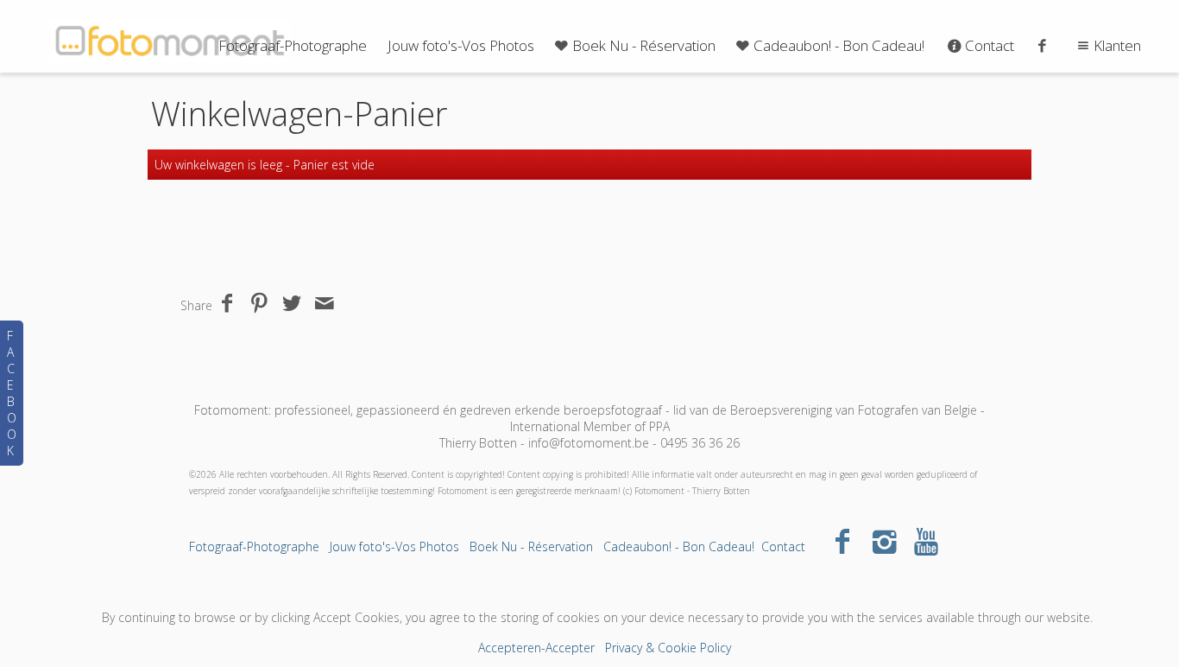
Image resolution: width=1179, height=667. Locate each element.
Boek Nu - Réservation (644, 45)
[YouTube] (926, 540)
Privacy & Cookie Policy (668, 647)
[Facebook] (842, 540)
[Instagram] (884, 540)
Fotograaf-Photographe (292, 45)
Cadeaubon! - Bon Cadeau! (838, 45)
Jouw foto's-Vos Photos (461, 45)
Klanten (1117, 45)
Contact (989, 45)
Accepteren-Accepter (536, 647)
